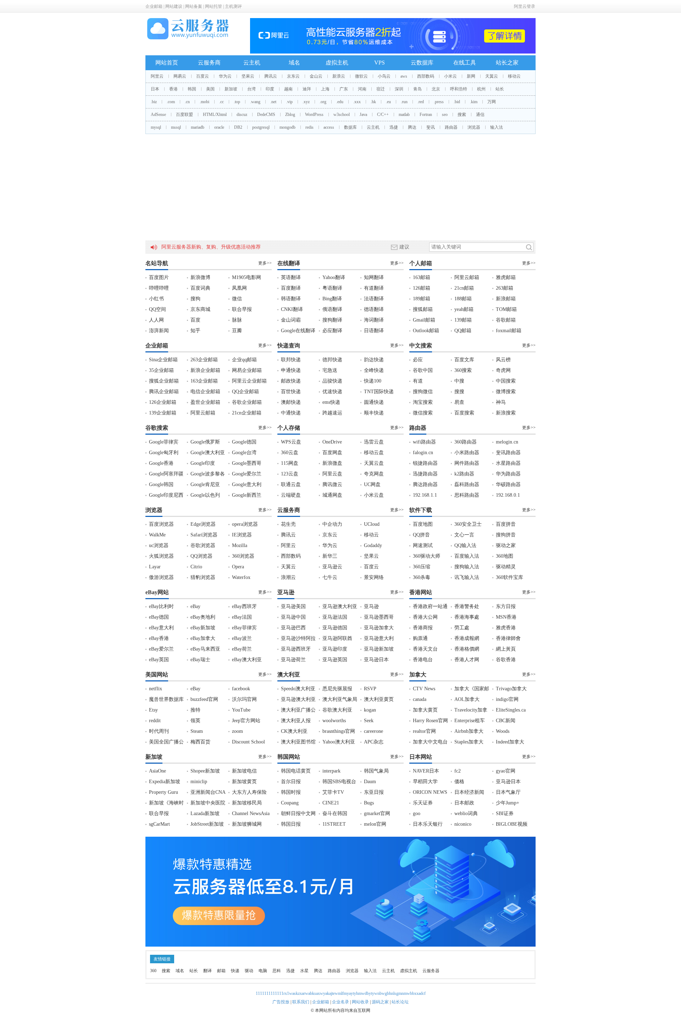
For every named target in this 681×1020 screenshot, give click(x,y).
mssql (176, 127)
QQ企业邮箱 (245, 391)
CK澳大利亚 (294, 731)
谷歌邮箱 (506, 320)
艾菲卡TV (333, 792)
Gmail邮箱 (424, 320)
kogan (370, 710)
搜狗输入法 (466, 566)
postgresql (261, 127)
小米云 (450, 76)
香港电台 (423, 659)
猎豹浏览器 (202, 577)
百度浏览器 (161, 524)
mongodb (287, 127)
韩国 (192, 89)
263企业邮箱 (204, 359)
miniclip (198, 781)
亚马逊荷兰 (293, 659)
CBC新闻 (505, 720)
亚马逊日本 (376, 659)
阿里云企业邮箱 (249, 381)
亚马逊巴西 (293, 627)
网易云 (179, 76)
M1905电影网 (246, 277)
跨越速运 (332, 413)
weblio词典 (466, 813)
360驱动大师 (426, 556)
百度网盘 (332, 452)
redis (309, 127)
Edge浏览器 (203, 524)
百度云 (202, 76)
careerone (373, 731)
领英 (195, 720)
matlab (404, 114)
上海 (325, 89)
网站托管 (213, 6)
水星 (304, 970)
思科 (276, 970)
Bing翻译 (332, 298)
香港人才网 (466, 659)
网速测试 (423, 545)
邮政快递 (291, 381)
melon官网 (375, 824)
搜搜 (459, 391)
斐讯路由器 (508, 452)
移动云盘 (374, 452)
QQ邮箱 (462, 330)
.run (404, 101)
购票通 (420, 638)
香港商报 (423, 627)
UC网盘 (372, 484)
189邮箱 (421, 298)
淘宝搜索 (423, 402)
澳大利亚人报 (296, 720)
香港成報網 (466, 638)
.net (273, 101)
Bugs (369, 803)
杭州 (481, 89)
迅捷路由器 (425, 473)
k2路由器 (464, 473)
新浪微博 (200, 277)
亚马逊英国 (334, 659)
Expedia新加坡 (164, 781)
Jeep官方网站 (246, 720)
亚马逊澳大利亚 (339, 606)
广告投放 (280, 1001)
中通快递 (291, 413)
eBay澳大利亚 (247, 659)
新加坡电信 (244, 771)
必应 (418, 359)
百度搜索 (464, 413)
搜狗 (195, 298)
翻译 (207, 970)
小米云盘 (374, 495)
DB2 (238, 127)
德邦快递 (332, 359)
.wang (255, 101)
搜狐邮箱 (423, 309)
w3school (341, 114)
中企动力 (332, 524)
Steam (196, 731)
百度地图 (423, 524)
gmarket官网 (377, 813)
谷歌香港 (506, 659)
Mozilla (239, 545)
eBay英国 (159, 659)
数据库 (350, 127)
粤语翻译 (332, 288)
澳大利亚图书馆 (298, 742)
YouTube (241, 710)
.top (237, 101)
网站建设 (173, 6)
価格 (459, 781)
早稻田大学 (425, 781)
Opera (238, 566)
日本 (155, 89)
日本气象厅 (508, 792)
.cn (187, 101)
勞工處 (461, 627)
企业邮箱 (153, 6)
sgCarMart (159, 824)
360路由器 (465, 442)
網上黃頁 (506, 649)
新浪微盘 (332, 463)
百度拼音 (506, 524)
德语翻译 (374, 309)
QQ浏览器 (201, 556)
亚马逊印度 (334, 649)
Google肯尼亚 (205, 484)
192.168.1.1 (425, 495)
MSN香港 (506, 617)
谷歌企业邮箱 (247, 402)
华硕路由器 (508, 484)
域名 (294, 63)
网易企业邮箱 (247, 370)
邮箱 (221, 970)
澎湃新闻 (159, 330)
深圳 (399, 89)
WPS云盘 (291, 442)
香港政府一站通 (430, 606)
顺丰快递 (374, 413)
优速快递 (332, 391)
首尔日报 (291, 781)
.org (323, 101)
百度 (195, 320)
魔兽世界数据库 (166, 699)
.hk (373, 101)
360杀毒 (421, 577)
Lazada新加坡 (205, 813)
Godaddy (373, 545)
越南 (288, 89)
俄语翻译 (332, 309)
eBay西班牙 (244, 606)
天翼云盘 (374, 463)
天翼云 (491, 76)
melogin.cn (507, 442)
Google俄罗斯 (205, 442)
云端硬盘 (291, 495)
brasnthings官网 (338, 731)
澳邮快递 (291, 402)
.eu (388, 101)
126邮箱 (421, 288)
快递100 (372, 381)
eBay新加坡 (202, 627)
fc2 (457, 771)
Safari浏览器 (203, 534)
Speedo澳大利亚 (298, 688)
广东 (343, 89)
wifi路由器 (424, 442)
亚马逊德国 (334, 627)
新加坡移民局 (247, 803)
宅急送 (329, 370)
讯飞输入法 (466, 577)
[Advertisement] (340, 187)
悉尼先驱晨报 (337, 688)
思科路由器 (466, 495)
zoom (237, 731)
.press (439, 101)
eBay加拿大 (202, 638)
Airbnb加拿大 (468, 731)
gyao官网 (505, 771)
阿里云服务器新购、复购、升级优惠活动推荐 (211, 247)
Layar (155, 566)
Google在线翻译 (298, 330)
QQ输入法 (465, 545)
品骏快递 (332, 381)
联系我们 (300, 1001)
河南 (362, 89)
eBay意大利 (161, 627)
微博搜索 (506, 391)
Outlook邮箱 (426, 330)
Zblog (290, 114)
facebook (241, 688)
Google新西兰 (246, 495)
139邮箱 (463, 320)
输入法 (496, 127)
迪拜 (307, 89)
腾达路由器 (425, 484)
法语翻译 (374, 298)
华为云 (225, 76)
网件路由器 (466, 463)
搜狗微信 (423, 391)
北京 (436, 89)
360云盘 (289, 452)
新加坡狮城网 (247, 824)
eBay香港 (159, 638)
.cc (221, 101)
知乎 (195, 330)
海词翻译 (374, 320)
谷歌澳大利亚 (337, 710)
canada (419, 699)
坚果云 (248, 76)
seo (445, 114)
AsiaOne (157, 771)
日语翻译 (374, 330)
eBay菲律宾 (244, 627)
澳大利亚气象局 (339, 699)
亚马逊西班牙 (296, 649)
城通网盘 (332, 495)
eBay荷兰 (242, 649)
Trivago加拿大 (511, 688)
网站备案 (193, 6)
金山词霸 (291, 320)
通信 (480, 114)
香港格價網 (466, 649)
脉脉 (237, 320)
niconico (462, 824)
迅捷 (393, 127)
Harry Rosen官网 (430, 720)
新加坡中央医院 (207, 803)
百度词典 (200, 288)
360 (153, 970)
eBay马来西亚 (205, 649)
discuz (242, 114)
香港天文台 (425, 649)
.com (171, 101)
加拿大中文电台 (430, 742)
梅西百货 (200, 742)
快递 (235, 970)
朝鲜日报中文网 (298, 813)
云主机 (251, 63)
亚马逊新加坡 (379, 649)
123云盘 (289, 473)
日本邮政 (464, 803)
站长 (499, 89)
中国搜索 (506, 381)
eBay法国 (242, 617)
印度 (270, 89)
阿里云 (157, 76)
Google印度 (202, 463)
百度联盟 (184, 114)
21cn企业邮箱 (246, 413)
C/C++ (383, 114)
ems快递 (331, 402)
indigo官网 (507, 699)
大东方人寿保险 (249, 792)
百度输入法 (466, 556)
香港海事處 (466, 617)
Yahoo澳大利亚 (338, 742)
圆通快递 (374, 402)
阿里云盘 (332, 473)
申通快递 (291, 370)
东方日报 (506, 606)
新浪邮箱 (506, 298)
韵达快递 (374, 359)
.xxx (357, 101)
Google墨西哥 (246, 463)
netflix (155, 688)
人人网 (156, 320)
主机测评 (233, 6)
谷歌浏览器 (202, 545)
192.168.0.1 (508, 495)
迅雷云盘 (374, 442)
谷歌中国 (423, 370)
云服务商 (209, 63)
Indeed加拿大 (510, 742)
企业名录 (340, 1001)
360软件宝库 (509, 577)
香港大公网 (425, 617)
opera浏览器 (245, 524)
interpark (331, 771)
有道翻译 (374, 288)
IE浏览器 (242, 534)
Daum (370, 781)
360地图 (504, 556)
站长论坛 (400, 1001)
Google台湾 (244, 452)
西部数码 (425, 76)
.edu (339, 101)
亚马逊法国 (334, 617)
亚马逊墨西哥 (379, 617)
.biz (154, 101)
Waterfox (241, 577)
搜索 (462, 114)
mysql (156, 127)
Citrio (196, 566)
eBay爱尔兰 (161, 649)
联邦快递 (291, 359)
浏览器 (473, 127)
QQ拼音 (421, 534)
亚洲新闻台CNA (208, 792)
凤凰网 (239, 288)
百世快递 (291, 391)
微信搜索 (423, 413)
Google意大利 (246, 484)
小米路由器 (466, 452)
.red (420, 101)
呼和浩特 (458, 89)
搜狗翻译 (332, 320)
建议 (404, 247)
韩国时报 (291, 792)
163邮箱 (421, 277)
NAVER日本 (426, 771)
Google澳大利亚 (207, 452)
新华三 (329, 556)
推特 (195, 710)
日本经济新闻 (469, 792)
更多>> (265, 263)
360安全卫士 (468, 524)
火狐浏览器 (161, 556)
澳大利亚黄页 (379, 699)
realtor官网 (424, 731)
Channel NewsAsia (251, 813)
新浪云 (338, 76)
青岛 (417, 89)
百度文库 (464, 359)
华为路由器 (508, 473)
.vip (289, 101)
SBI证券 (505, 813)
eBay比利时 (161, 606)
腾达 (412, 127)
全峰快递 (374, 370)
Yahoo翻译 (333, 277)
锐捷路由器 (425, 463)
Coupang (290, 803)
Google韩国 (161, 484)
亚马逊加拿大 (379, 627)
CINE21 (330, 803)
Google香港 (161, 463)
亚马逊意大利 (379, 638)
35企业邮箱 (161, 370)
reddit (155, 720)
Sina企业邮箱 (163, 359)
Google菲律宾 (163, 442)
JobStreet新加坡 (207, 824)
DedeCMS (266, 114)
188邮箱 (463, 298)
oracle (219, 127)
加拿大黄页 (425, 710)
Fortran (426, 114)
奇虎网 (503, 370)
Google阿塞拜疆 (166, 473)
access (328, 127)
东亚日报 (374, 792)
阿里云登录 (524, 6)
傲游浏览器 (161, 577)
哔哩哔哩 (159, 288)
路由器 (451, 127)
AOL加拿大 (467, 699)
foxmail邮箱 (508, 330)
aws (403, 76)
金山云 (316, 76)
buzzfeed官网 (204, 699)
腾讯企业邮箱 (164, 391)
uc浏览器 (158, 545)
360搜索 (463, 370)
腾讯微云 (332, 484)
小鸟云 (384, 76)
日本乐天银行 (428, 824)
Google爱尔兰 (246, 473)
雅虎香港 (506, 627)
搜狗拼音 (506, 534)
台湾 (251, 89)
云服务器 (430, 970)
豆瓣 (237, 330)
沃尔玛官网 (244, 699)
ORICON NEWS (430, 792)
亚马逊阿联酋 (337, 638)
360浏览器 (243, 556)
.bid (457, 101)
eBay (195, 606)
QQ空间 (157, 309)
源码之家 (380, 1001)
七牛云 (329, 577)
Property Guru (163, 792)
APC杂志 (373, 742)
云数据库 (422, 63)
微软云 (361, 76)
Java (363, 114)
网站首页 (166, 63)
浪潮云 (288, 577)
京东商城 (200, 309)
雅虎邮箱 (506, 277)
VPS (379, 63)
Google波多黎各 (207, 473)
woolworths (334, 720)
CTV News (424, 688)
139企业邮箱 (162, 413)
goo (416, 813)
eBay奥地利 (202, 617)
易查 (459, 402)
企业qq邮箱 (244, 359)
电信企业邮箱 (205, 391)
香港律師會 (508, 638)
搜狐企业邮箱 (164, 381)
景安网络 (374, 577)
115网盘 (289, 463)
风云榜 (503, 359)
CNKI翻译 (292, 309)
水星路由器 (508, 463)
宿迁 (380, 89)
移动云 (514, 76)
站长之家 (507, 63)
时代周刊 (159, 731)
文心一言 (464, 534)
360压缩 (421, 566)
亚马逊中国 (293, 617)
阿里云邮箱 (466, 277)
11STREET (334, 824)
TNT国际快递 (379, 391)
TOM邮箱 (506, 309)
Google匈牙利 (163, 452)
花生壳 (288, 524)
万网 (491, 101)
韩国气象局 (376, 771)
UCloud (372, 524)
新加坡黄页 (244, 781)
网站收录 (360, 1001)
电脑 (263, 970)
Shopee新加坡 (205, 771)
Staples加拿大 (468, 742)
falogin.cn (423, 452)
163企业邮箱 (204, 381)
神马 (501, 402)
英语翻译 (291, 277)
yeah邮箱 (464, 309)
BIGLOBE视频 (511, 824)
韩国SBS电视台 (339, 781)
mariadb (197, 127)
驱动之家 (506, 545)
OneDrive (332, 442)
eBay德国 (159, 617)
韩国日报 (291, 824)
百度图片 (159, 277)
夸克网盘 (374, 473)
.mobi (204, 101)
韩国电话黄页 (296, 771)
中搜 (459, 381)
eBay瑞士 (200, 659)
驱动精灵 (506, 566)
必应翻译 (332, 330)
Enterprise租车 (469, 720)
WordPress (314, 114)
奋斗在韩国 (334, 813)
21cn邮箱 (464, 288)
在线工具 (464, 63)
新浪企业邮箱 (205, 370)
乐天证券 (423, 803)
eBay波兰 (242, 638)
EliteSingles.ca (511, 710)
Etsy (153, 710)
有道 (418, 381)
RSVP (370, 688)
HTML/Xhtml (215, 114)
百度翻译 (291, 288)
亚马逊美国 (293, 606)
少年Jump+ (507, 803)
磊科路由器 (466, 484)
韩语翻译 (291, 298)
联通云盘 (291, 484)
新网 (471, 76)
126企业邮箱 (162, 402)
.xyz (306, 101)
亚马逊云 (332, 566)
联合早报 (242, 309)
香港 (173, 89)
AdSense (158, 114)
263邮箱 (504, 288)
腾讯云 (270, 76)
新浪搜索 (506, 413)
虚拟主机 (337, 63)
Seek (368, 720)
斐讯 (430, 127)
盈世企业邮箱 (205, 402)
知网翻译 (374, 277)
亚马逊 (371, 606)
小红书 (156, 298)
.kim (473, 101)
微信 (237, 298)
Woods (502, 731)
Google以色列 (205, 495)
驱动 (249, 970)
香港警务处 (466, 606)
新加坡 (231, 89)
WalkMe (157, 534)
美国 (210, 89)
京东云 (293, 76)
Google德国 (244, 442)
